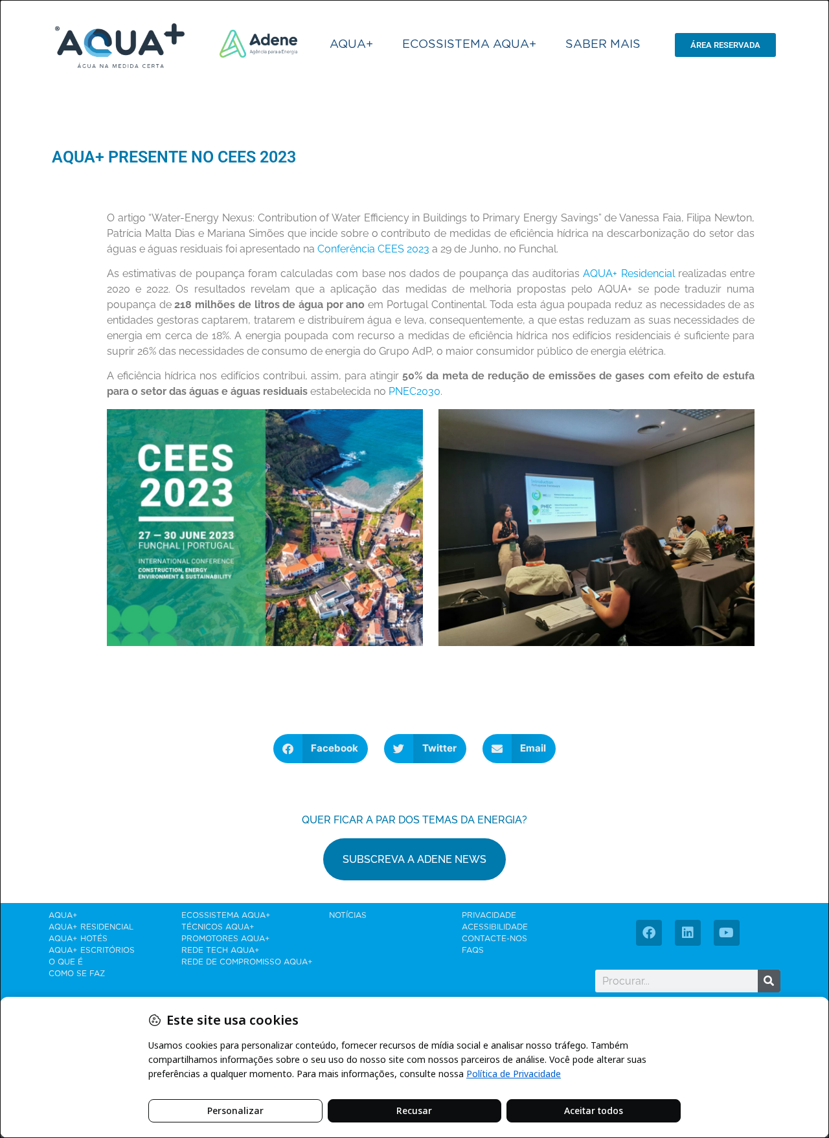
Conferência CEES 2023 (373, 249)
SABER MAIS (603, 44)
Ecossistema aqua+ (469, 44)
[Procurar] (769, 981)
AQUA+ (351, 44)
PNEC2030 (414, 391)
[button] (321, 748)
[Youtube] (727, 933)
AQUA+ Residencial (628, 273)
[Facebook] (649, 933)
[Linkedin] (688, 933)
